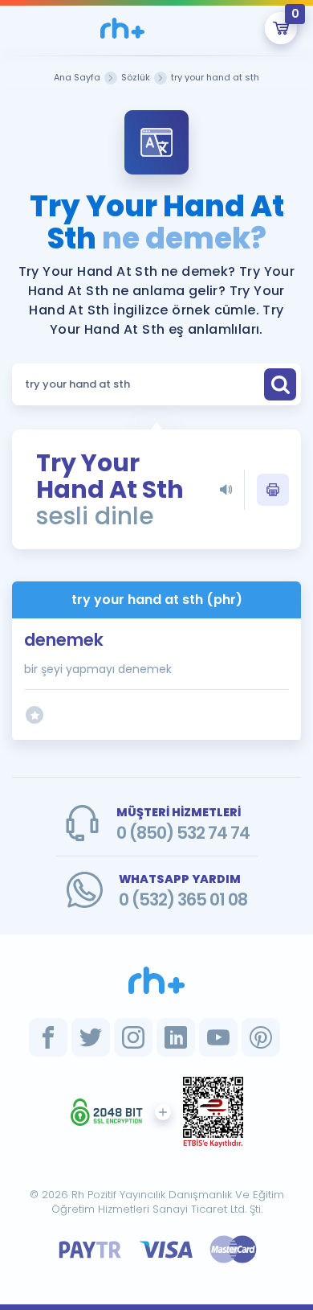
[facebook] (48, 1037)
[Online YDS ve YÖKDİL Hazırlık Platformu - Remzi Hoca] (156, 980)
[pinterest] (261, 1037)
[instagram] (133, 1037)
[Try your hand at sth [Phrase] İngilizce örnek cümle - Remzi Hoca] (122, 28)
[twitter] (90, 1037)
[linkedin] (175, 1037)
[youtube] (218, 1037)
